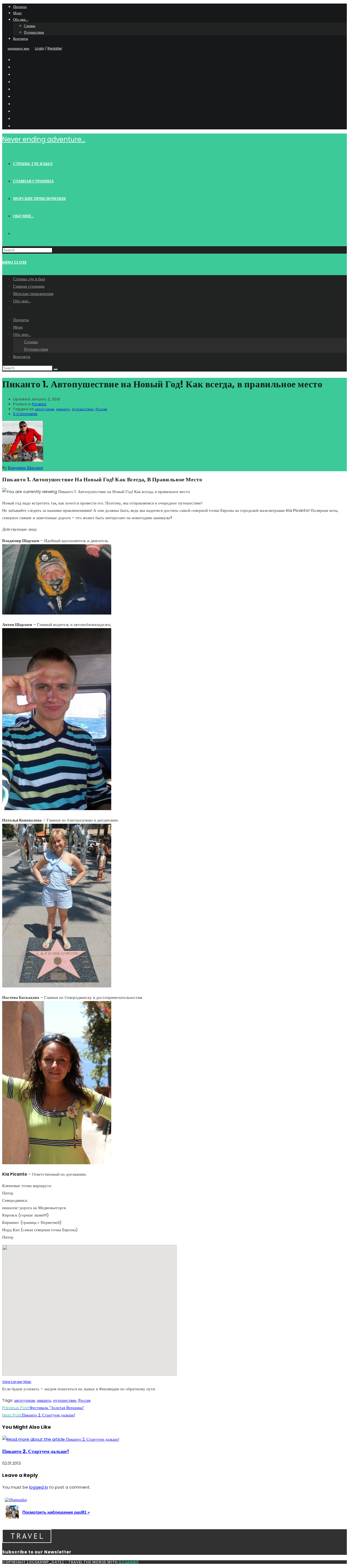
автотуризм (44, 409)
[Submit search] (56, 369)
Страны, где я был (29, 279)
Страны (29, 25)
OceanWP (129, 1562)
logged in (38, 1487)
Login (39, 48)
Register (54, 48)
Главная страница (28, 286)
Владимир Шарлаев (25, 467)
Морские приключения (33, 293)
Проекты (20, 6)
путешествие (83, 409)
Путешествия (34, 32)
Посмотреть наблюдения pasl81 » (56, 1512)
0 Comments (25, 413)
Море (17, 13)
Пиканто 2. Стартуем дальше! (35, 1451)
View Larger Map (16, 1381)
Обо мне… (20, 19)
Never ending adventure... (43, 139)
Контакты (20, 38)
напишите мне (18, 48)
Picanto (39, 404)
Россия (101, 409)
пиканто (63, 409)
